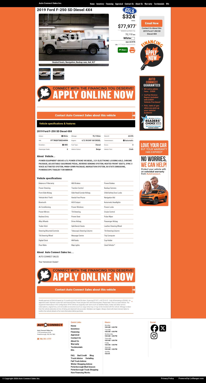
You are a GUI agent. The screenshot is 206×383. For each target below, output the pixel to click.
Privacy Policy (167, 378)
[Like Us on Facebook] (154, 328)
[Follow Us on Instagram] (154, 336)
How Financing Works (80, 372)
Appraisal (119, 3)
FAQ (73, 355)
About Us (139, 3)
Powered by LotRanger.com (191, 378)
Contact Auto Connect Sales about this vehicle (86, 115)
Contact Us (129, 3)
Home (92, 3)
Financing (109, 3)
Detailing (90, 358)
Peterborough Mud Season (83, 367)
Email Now (152, 23)
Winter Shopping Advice (81, 364)
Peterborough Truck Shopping (84, 370)
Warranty (148, 3)
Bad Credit (82, 355)
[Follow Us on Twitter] (162, 328)
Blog (92, 355)
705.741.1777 (45, 339)
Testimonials (159, 3)
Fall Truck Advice (78, 361)
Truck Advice (77, 358)
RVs (167, 3)
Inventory (100, 3)
